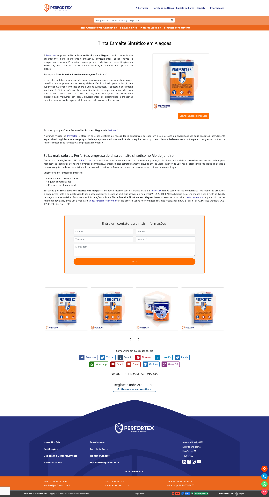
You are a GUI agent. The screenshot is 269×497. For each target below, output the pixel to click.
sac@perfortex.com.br (117, 485)
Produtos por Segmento (177, 27)
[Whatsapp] (264, 484)
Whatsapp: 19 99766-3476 (180, 485)
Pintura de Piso (128, 27)
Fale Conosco (97, 442)
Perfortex (51, 55)
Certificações (51, 449)
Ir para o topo (133, 471)
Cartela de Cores (185, 8)
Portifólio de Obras (163, 8)
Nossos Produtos (53, 462)
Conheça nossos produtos (193, 115)
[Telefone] (264, 476)
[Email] (264, 492)
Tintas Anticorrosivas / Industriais (97, 27)
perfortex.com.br (195, 197)
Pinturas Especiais (150, 27)
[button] (130, 339)
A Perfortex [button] (142, 8)
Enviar (134, 261)
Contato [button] (201, 8)
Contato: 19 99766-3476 (179, 481)
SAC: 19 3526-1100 (114, 481)
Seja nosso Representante (104, 462)
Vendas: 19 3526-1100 (55, 481)
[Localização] (264, 469)
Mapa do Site (139, 493)
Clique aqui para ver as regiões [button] (135, 389)
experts (242, 493)
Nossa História (52, 442)
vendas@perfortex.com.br (103, 200)
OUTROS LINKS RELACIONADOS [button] (137, 374)
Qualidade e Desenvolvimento (60, 455)
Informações (217, 8)
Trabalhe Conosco (100, 455)
